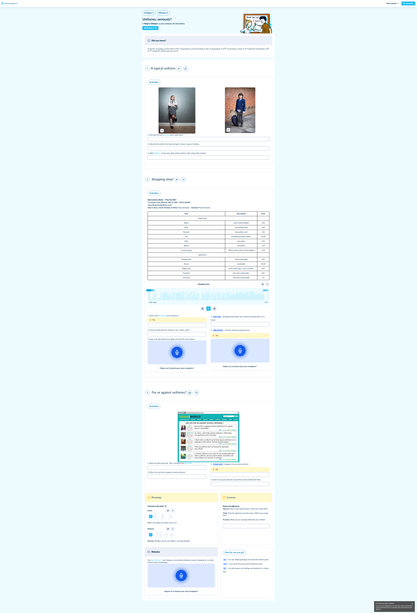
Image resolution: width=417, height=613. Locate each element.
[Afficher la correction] (263, 82)
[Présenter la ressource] (267, 41)
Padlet (156, 153)
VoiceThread (155, 560)
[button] (208, 45)
